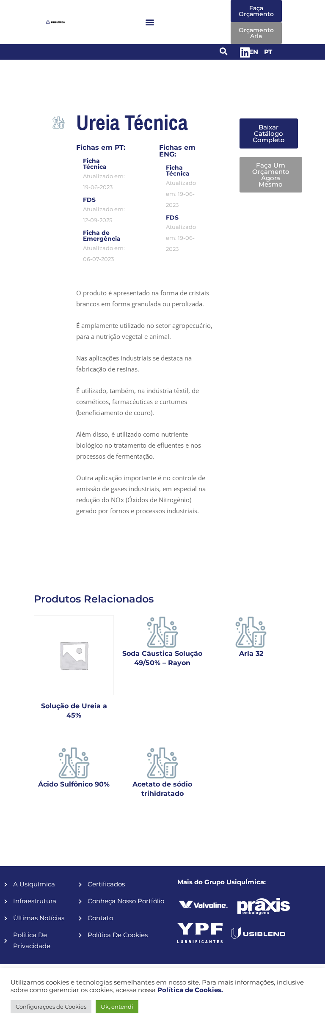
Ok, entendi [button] (117, 1006)
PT (268, 52)
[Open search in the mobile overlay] (260, 106)
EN (253, 52)
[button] (150, 22)
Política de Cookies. (190, 990)
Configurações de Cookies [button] (51, 1006)
